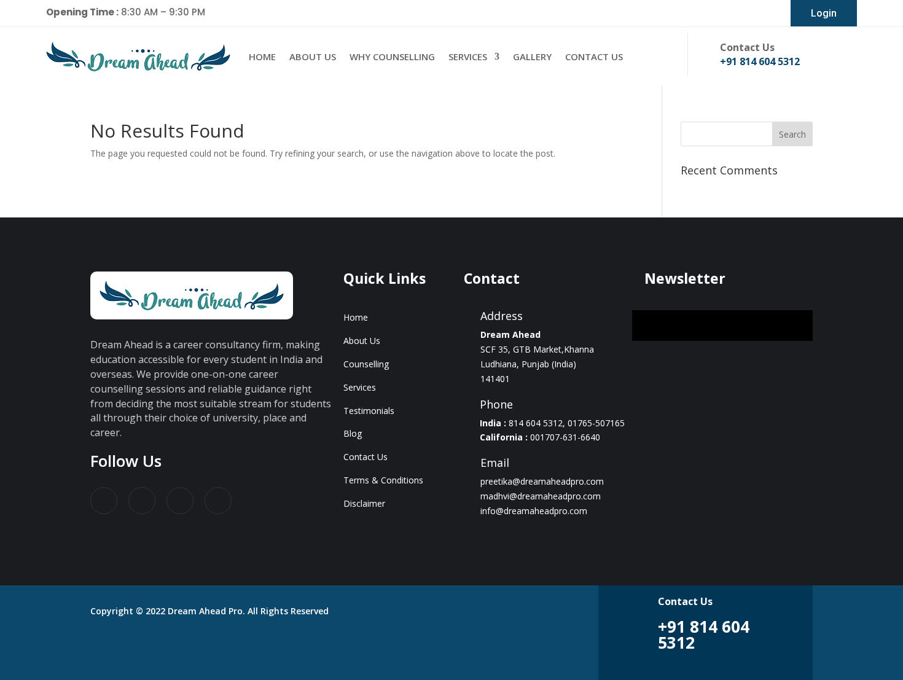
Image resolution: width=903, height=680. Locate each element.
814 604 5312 (536, 423)
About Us (312, 56)
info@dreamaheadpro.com (533, 511)
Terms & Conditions (383, 480)
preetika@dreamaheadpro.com (542, 481)
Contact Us (594, 56)
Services (467, 56)
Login (824, 13)
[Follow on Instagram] (218, 500)
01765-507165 (596, 423)
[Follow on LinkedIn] (180, 500)
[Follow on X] (141, 500)
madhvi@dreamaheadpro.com (540, 496)
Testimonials (368, 410)
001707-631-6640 (565, 437)
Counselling (366, 364)
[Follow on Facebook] (103, 500)
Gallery (532, 56)
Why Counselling (392, 56)
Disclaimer (364, 503)
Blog (352, 433)
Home (262, 56)
